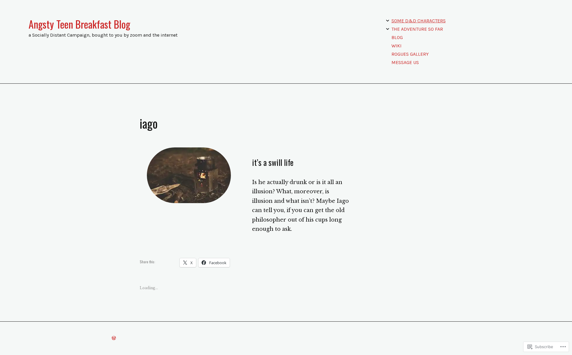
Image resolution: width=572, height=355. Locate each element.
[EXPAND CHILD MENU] (388, 21)
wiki (396, 46)
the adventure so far (417, 29)
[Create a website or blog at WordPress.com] (114, 338)
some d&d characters (418, 21)
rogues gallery (410, 54)
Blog (397, 37)
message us (405, 62)
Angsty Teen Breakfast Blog (79, 24)
